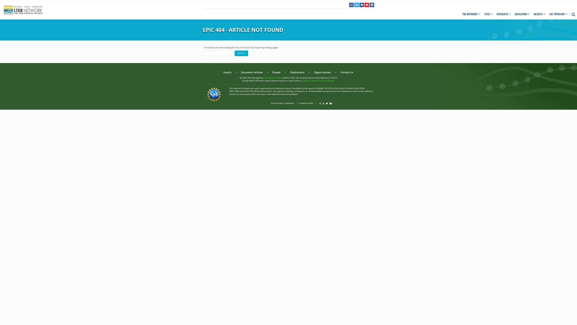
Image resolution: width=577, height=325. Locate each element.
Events (228, 72)
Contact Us (346, 72)
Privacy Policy (277, 103)
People (276, 72)
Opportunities (322, 72)
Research (502, 14)
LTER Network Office (273, 77)
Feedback (289, 103)
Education (521, 14)
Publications (297, 72)
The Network (470, 14)
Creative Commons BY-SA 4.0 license (317, 80)
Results (538, 14)
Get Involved (557, 14)
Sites (487, 14)
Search (241, 53)
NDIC (311, 103)
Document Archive (252, 72)
